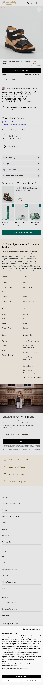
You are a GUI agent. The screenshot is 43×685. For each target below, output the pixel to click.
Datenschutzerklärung (8, 670)
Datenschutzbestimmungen (32, 629)
